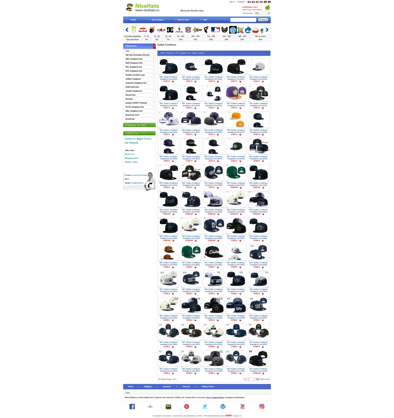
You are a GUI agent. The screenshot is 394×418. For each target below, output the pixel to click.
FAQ (205, 20)
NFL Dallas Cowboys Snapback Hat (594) (191, 211)
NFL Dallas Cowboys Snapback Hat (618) (214, 78)
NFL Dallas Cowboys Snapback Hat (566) (191, 290)
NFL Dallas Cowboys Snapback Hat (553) (236, 343)
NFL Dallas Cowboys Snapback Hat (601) (258, 157)
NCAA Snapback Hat (135, 107)
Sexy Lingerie (213, 397)
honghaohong (137, 183)
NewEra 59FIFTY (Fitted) (136, 103)
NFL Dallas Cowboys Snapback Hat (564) (236, 290)
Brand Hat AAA (132, 115)
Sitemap (186, 387)
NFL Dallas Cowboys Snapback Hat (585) (169, 264)
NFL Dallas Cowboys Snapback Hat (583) (214, 264)
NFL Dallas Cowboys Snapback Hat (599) (191, 184)
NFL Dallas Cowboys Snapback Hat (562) (169, 317)
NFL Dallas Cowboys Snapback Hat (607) (236, 131)
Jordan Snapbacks (134, 91)
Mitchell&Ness (131, 397)
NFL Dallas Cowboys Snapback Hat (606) (258, 131)
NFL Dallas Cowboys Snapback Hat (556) (169, 343)
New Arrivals (183, 20)
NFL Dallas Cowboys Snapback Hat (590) (169, 237)
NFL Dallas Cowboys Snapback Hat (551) (169, 370)
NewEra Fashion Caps (135, 75)
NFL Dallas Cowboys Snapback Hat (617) (236, 78)
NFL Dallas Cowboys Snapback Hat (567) (169, 290)
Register (241, 2)
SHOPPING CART (250, 7)
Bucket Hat (130, 95)
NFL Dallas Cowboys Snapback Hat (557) (258, 317)
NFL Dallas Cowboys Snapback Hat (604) (191, 157)
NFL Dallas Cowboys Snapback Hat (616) (258, 78)
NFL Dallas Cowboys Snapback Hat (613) (214, 104)
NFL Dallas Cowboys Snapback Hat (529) (258, 370)
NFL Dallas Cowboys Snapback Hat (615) (169, 104)
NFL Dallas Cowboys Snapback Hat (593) (214, 211)
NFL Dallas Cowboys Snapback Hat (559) (214, 317)
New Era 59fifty (174, 397)
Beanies (129, 99)
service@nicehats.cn (140, 175)
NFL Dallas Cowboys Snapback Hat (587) (236, 237)
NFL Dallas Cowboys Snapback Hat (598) (214, 184)
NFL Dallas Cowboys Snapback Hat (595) (169, 211)
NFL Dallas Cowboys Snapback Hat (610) (169, 131)
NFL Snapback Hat (134, 67)
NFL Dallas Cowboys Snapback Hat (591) (258, 211)
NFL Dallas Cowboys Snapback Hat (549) (214, 370)
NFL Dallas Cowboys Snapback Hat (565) (214, 290)
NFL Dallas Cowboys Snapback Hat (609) (191, 131)
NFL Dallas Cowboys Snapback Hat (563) (258, 290)
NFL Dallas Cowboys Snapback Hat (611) (258, 104)
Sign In (232, 2)
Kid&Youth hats (132, 87)
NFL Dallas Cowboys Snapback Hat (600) (169, 184)
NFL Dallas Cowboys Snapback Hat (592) (236, 211)
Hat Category (157, 20)
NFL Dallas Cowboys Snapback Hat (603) (214, 157)
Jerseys (201, 397)
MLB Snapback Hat (134, 63)
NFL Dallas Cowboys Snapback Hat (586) (258, 237)
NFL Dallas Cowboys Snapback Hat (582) (236, 264)
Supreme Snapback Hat (136, 83)
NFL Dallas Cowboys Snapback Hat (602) (236, 157)
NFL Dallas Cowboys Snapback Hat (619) (191, 78)
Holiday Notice (207, 387)
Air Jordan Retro (189, 397)
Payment (167, 387)
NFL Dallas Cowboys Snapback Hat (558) (236, 317)
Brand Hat (130, 119)
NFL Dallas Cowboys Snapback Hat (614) (191, 104)
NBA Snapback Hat (134, 59)
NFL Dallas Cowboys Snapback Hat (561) (191, 317)
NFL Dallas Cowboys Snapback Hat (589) (191, 237)
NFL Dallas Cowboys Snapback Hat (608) (214, 131)
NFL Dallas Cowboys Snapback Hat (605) (169, 157)
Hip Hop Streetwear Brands (138, 55)
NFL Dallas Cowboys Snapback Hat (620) (169, 78)
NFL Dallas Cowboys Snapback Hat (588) (214, 237)
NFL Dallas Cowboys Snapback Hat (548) (236, 370)
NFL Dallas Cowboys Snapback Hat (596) (258, 184)
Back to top (265, 379)
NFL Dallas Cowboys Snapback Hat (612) (236, 104)
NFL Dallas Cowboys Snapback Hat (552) (258, 343)
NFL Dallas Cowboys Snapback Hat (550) (191, 370)
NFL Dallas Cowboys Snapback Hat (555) (191, 343)
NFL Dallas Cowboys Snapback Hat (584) (191, 264)
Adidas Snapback (133, 79)
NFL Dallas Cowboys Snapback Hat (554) (214, 343)
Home (133, 20)
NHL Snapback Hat (134, 71)
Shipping (147, 387)
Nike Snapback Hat (134, 111)
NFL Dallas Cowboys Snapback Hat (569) (258, 264)
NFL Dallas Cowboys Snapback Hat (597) (236, 184)
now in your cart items (252, 10)
